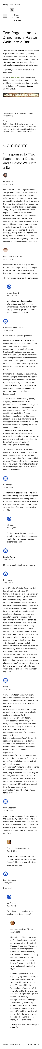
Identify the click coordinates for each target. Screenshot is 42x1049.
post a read (15, 77)
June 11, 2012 (12, 528)
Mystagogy (28, 124)
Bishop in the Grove (11, 4)
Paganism (14, 126)
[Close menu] (12, 10)
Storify (30, 113)
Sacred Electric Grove (27, 129)
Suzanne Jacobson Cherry (18, 848)
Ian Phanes (11, 903)
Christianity (19, 124)
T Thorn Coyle (20, 131)
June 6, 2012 (8, 810)
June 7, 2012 (8, 560)
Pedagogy (32, 126)
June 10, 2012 (8, 259)
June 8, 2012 (8, 330)
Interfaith (23, 113)
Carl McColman (8, 124)
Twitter (29, 131)
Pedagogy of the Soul (11, 129)
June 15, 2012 (8, 184)
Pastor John (23, 126)
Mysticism (6, 126)
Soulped (6, 131)
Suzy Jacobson (9, 808)
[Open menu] (5, 16)
